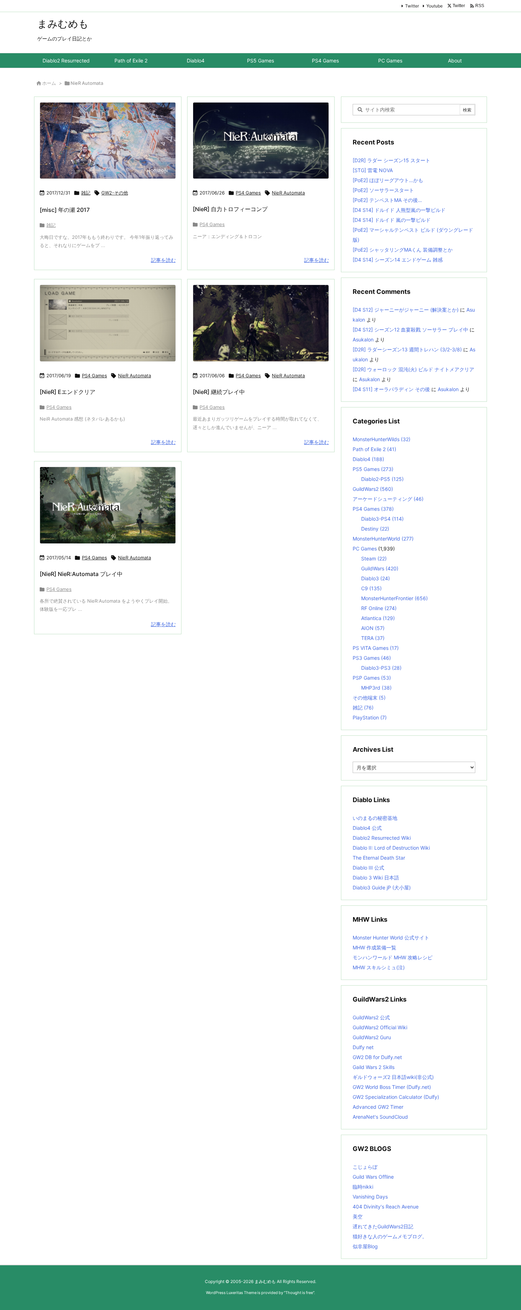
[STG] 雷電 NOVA (373, 170)
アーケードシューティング (388, 499)
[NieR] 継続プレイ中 (219, 391)
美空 (358, 1216)
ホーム (49, 83)
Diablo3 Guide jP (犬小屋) (382, 887)
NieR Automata (288, 193)
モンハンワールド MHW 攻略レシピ (392, 957)
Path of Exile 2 (374, 449)
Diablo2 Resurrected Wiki (382, 838)
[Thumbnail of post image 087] (261, 323)
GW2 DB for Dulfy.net (377, 1057)
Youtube (434, 6)
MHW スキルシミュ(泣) (379, 967)
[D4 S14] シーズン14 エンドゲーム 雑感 (398, 260)
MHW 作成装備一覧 (374, 947)
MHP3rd (376, 688)
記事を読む (163, 260)
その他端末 (369, 698)
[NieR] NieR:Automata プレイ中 (81, 573)
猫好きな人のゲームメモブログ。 (390, 1236)
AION (373, 628)
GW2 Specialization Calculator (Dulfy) (396, 1097)
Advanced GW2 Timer (378, 1107)
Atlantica (378, 618)
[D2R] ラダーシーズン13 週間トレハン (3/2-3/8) (407, 349)
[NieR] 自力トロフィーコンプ (230, 209)
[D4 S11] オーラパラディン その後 (391, 389)
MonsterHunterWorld (383, 539)
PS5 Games (373, 469)
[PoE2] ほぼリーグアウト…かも (388, 180)
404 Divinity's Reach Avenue (386, 1207)
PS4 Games (248, 193)
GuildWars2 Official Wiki (380, 1027)
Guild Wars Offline (373, 1177)
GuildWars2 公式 (371, 1017)
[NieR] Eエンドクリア (67, 391)
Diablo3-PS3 (381, 668)
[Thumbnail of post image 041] (261, 140)
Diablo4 (368, 459)
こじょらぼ (365, 1167)
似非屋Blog (365, 1246)
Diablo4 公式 (367, 828)
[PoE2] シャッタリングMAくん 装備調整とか (403, 250)
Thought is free (299, 1292)
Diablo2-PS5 (382, 479)
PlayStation (370, 717)
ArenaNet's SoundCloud (380, 1117)
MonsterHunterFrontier (394, 598)
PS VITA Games (376, 648)
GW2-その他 (114, 193)
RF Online (379, 608)
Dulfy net (363, 1047)
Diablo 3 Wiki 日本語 (376, 878)
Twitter (412, 6)
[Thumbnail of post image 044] (108, 505)
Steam (374, 558)
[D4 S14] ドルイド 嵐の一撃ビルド (392, 220)
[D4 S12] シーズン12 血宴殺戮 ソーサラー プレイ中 (410, 330)
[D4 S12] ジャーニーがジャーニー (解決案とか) (406, 310)
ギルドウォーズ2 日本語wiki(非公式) (393, 1077)
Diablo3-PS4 (382, 519)
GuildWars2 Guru (372, 1037)
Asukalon (363, 339)
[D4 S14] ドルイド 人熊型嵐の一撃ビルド (399, 210)
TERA (373, 638)
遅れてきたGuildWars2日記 (383, 1226)
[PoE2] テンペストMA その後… (387, 200)
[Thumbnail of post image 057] (108, 140)
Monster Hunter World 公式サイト (391, 937)
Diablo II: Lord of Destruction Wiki (391, 848)
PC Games (365, 549)
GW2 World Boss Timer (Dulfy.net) (392, 1087)
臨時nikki (363, 1187)
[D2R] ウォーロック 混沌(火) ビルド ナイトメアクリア (413, 369)
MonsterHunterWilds (381, 439)
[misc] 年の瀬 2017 (65, 209)
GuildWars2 (373, 489)
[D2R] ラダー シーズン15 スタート (391, 160)
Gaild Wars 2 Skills (373, 1067)
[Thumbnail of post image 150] (108, 323)
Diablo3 (375, 578)
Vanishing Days (370, 1197)
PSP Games (372, 678)
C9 (371, 588)
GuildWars (379, 568)
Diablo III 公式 (368, 868)
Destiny (375, 529)
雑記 (85, 193)
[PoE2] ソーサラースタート (383, 190)
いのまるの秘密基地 (375, 818)
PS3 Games (372, 658)
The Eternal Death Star (379, 858)
